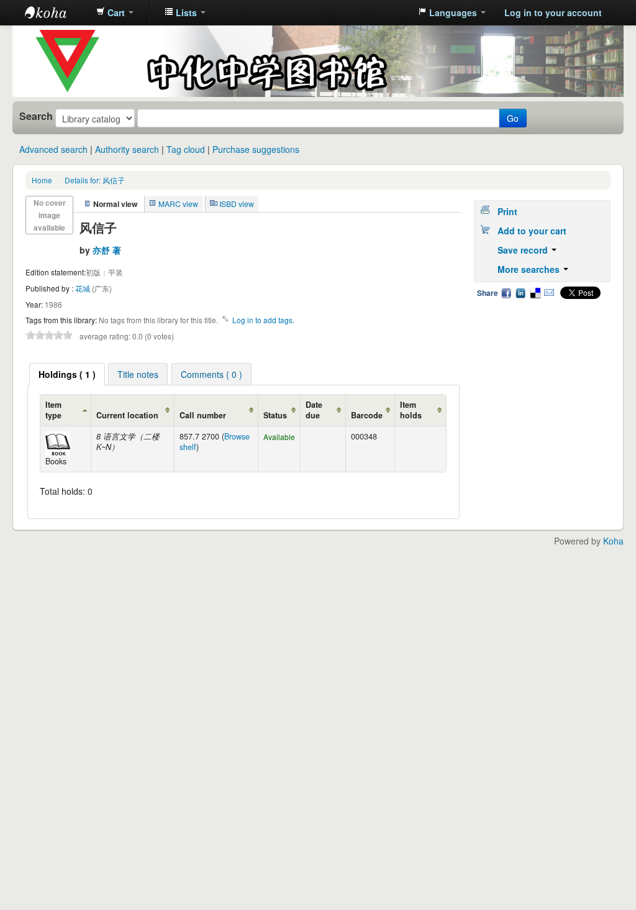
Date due (314, 410)
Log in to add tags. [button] (263, 320)
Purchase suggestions (255, 149)
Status (275, 415)
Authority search (127, 149)
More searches (529, 269)
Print (507, 211)
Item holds (411, 410)
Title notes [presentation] (137, 374)
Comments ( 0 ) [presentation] (211, 374)
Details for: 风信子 (95, 180)
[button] (115, 12)
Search (36, 116)
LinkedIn (520, 293)
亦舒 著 (107, 250)
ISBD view (236, 203)
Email (549, 293)
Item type (53, 410)
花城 (83, 288)
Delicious (535, 293)
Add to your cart (531, 230)
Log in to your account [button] (553, 12)
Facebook (506, 293)
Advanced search (53, 149)
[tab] (67, 374)
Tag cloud (185, 149)
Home (42, 180)
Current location (127, 415)
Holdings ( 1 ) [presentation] (67, 374)
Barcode (367, 415)
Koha (613, 541)
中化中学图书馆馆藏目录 (56, 12)
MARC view (178, 203)
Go (513, 118)
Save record (523, 250)
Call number (202, 415)
